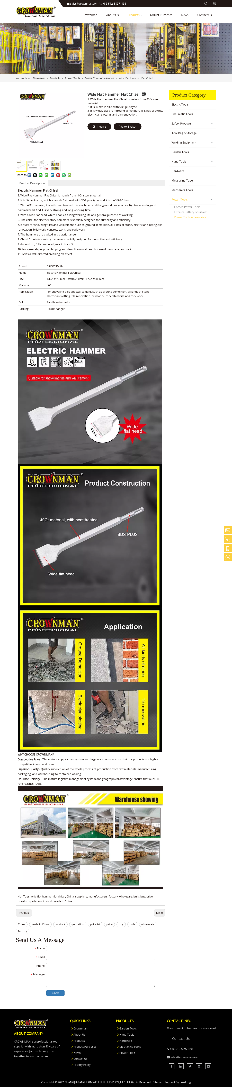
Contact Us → (183, 1038)
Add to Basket (127, 126)
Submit (55, 993)
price (109, 924)
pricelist (95, 924)
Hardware (178, 171)
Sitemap (158, 1082)
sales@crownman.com (184, 1057)
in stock (60, 924)
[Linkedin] (181, 1066)
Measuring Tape (182, 180)
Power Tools (180, 199)
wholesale (147, 924)
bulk (132, 924)
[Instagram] (208, 1066)
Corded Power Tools (187, 207)
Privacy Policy (82, 1065)
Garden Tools (180, 152)
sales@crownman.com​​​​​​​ (84, 3)
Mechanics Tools (182, 190)
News (185, 15)
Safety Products (182, 123)
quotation (78, 924)
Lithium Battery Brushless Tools (195, 212)
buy (121, 924)
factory (22, 931)
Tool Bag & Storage (184, 133)
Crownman (90, 15)
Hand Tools (179, 161)
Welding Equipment (184, 142)
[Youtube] (199, 1066)
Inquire (101, 126)
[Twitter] (190, 1066)
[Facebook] (171, 1066)
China (21, 924)
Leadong (185, 1082)
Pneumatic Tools (182, 114)
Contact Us (204, 15)
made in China (40, 924)
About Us (112, 15)
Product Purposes (160, 15)
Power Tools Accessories (190, 217)
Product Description (32, 183)
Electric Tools (180, 104)
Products (134, 15)
